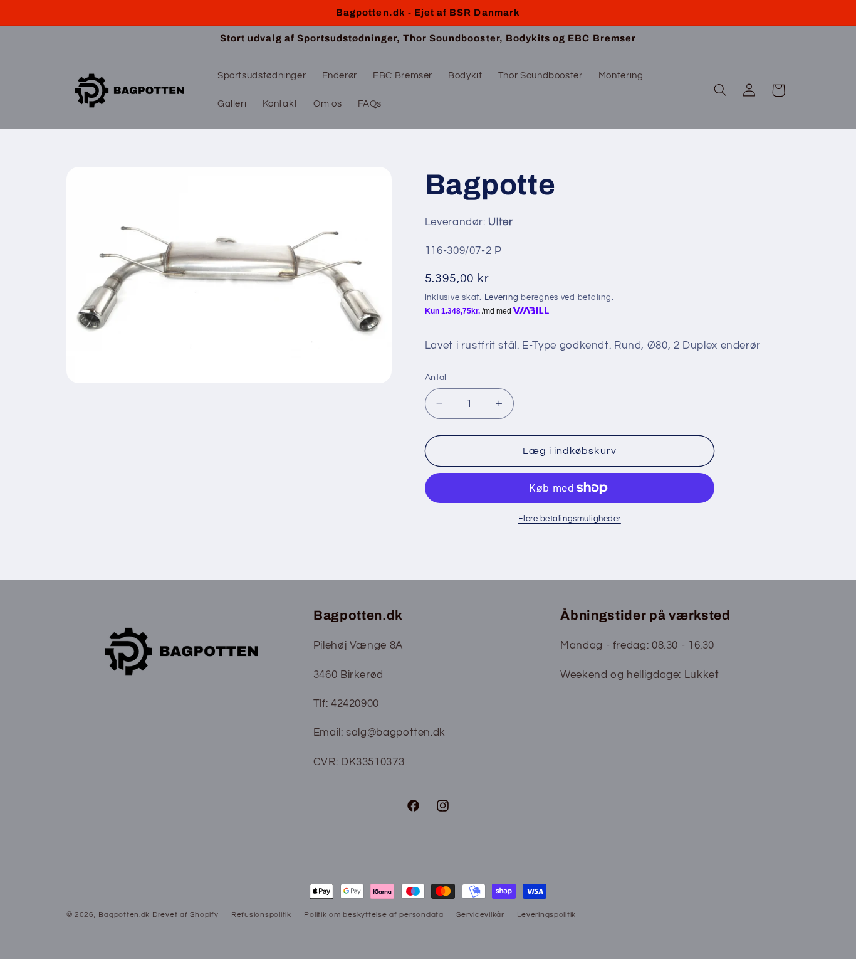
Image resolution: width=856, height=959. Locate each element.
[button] (720, 90)
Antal (436, 377)
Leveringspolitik (546, 914)
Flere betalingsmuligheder (569, 519)
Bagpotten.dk (124, 914)
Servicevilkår (480, 914)
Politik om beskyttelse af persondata (373, 914)
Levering (501, 298)
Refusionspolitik (261, 914)
